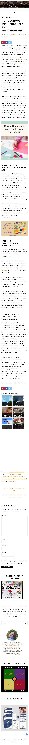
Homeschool (13, 472)
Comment (4, 515)
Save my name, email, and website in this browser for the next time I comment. (14, 562)
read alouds (19, 59)
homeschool (15, 254)
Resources (20, 472)
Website (4, 552)
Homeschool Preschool (12, 479)
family (12, 474)
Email (3, 545)
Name (3, 539)
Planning (4, 270)
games (13, 332)
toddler (10, 282)
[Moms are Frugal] (14, 8)
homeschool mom (6, 476)
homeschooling (11, 481)
